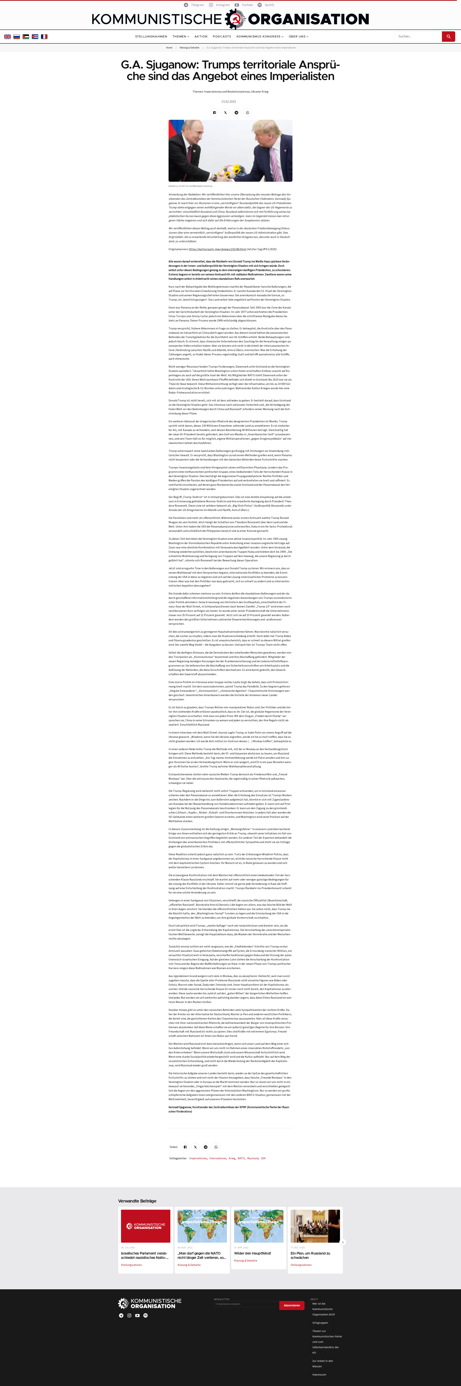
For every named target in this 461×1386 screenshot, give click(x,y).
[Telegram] (121, 1315)
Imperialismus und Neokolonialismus (227, 92)
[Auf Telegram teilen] (236, 112)
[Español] (35, 36)
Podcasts (222, 36)
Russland (253, 1158)
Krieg (232, 1158)
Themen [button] (179, 36)
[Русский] (17, 36)
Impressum (319, 1374)
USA (263, 1158)
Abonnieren (292, 1305)
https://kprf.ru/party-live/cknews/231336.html (217, 249)
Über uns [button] (297, 36)
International (218, 1158)
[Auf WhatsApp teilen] (247, 112)
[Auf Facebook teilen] (214, 112)
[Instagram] (129, 1315)
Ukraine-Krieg (259, 92)
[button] (342, 1242)
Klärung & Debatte (189, 47)
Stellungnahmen (151, 36)
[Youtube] (137, 1315)
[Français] (44, 36)
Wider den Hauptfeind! (253, 1253)
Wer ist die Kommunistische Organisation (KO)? (323, 1309)
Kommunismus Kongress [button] (259, 36)
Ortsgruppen (320, 1322)
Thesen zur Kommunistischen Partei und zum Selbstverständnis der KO (327, 1341)
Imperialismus (198, 1158)
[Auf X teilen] (225, 112)
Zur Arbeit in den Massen (322, 1363)
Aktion (201, 36)
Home (169, 47)
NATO (242, 1158)
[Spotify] (145, 1315)
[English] (7, 36)
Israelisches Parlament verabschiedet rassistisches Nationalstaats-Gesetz (144, 1257)
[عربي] (26, 36)
